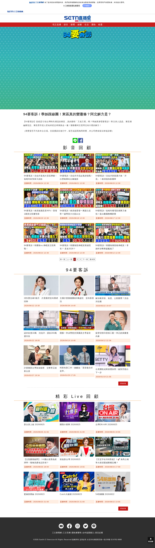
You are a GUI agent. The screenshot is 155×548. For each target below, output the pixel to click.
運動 (93, 24)
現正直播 (56, 24)
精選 (100, 24)
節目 (66, 24)
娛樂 (80, 24)
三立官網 (67, 533)
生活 (86, 24)
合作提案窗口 (88, 533)
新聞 (73, 24)
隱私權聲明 (76, 533)
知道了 (88, 6)
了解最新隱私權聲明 (72, 6)
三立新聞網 (57, 533)
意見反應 (99, 533)
